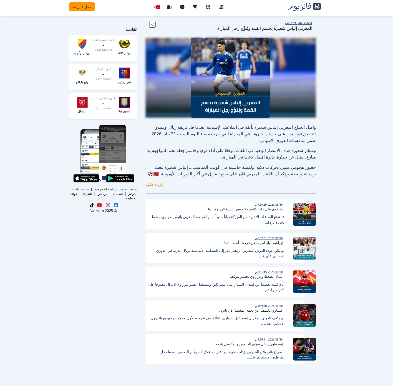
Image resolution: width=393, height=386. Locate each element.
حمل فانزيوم (82, 6)
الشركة (87, 194)
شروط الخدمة (128, 189)
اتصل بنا (118, 194)
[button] (154, 7)
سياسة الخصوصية (105, 189)
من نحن (102, 194)
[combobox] (158, 7)
